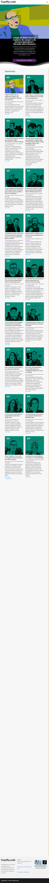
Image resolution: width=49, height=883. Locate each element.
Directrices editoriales (23, 872)
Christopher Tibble (11, 143)
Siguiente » (9, 478)
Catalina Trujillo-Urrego (32, 284)
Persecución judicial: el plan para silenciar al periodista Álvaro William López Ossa (34, 190)
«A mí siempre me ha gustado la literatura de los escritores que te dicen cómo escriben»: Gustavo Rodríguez (14, 191)
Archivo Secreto (16, 241)
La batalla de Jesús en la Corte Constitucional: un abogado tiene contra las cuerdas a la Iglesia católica (14, 236)
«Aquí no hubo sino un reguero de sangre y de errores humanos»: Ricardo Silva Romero (24, 40)
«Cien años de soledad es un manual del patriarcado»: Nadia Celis (13, 415)
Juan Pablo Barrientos (32, 147)
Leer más (7, 114)
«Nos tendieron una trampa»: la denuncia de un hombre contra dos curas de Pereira (14, 324)
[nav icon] (47, 2)
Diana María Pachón (31, 374)
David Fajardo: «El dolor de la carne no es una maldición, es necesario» (34, 235)
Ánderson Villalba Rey (11, 101)
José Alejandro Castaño (17, 46)
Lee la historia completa (24, 60)
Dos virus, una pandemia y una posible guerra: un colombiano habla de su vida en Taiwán (34, 370)
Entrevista (34, 46)
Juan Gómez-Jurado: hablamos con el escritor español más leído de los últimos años (14, 280)
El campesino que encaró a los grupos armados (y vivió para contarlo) (34, 324)
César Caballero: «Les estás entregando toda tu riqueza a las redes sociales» (14, 457)
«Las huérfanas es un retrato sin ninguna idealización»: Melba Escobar (34, 415)
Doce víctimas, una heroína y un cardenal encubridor (14, 368)
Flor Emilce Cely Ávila (11, 419)
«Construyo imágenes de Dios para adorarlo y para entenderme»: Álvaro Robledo (14, 140)
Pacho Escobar (30, 100)
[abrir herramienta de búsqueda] (45, 2)
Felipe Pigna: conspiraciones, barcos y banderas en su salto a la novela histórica (34, 96)
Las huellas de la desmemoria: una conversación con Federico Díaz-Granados (34, 280)
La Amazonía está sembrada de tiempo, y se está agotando (34, 457)
